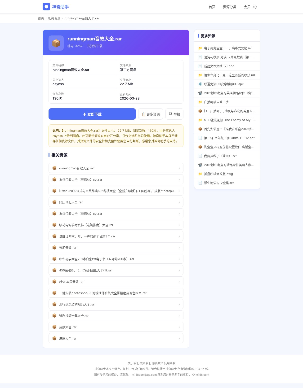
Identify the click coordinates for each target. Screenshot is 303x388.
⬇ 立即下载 (92, 114)
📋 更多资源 (151, 114)
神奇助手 (60, 6)
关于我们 (133, 363)
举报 (177, 114)
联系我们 (145, 363)
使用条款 (169, 363)
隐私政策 (157, 363)
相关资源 (54, 18)
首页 (212, 7)
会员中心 (250, 7)
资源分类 (229, 7)
